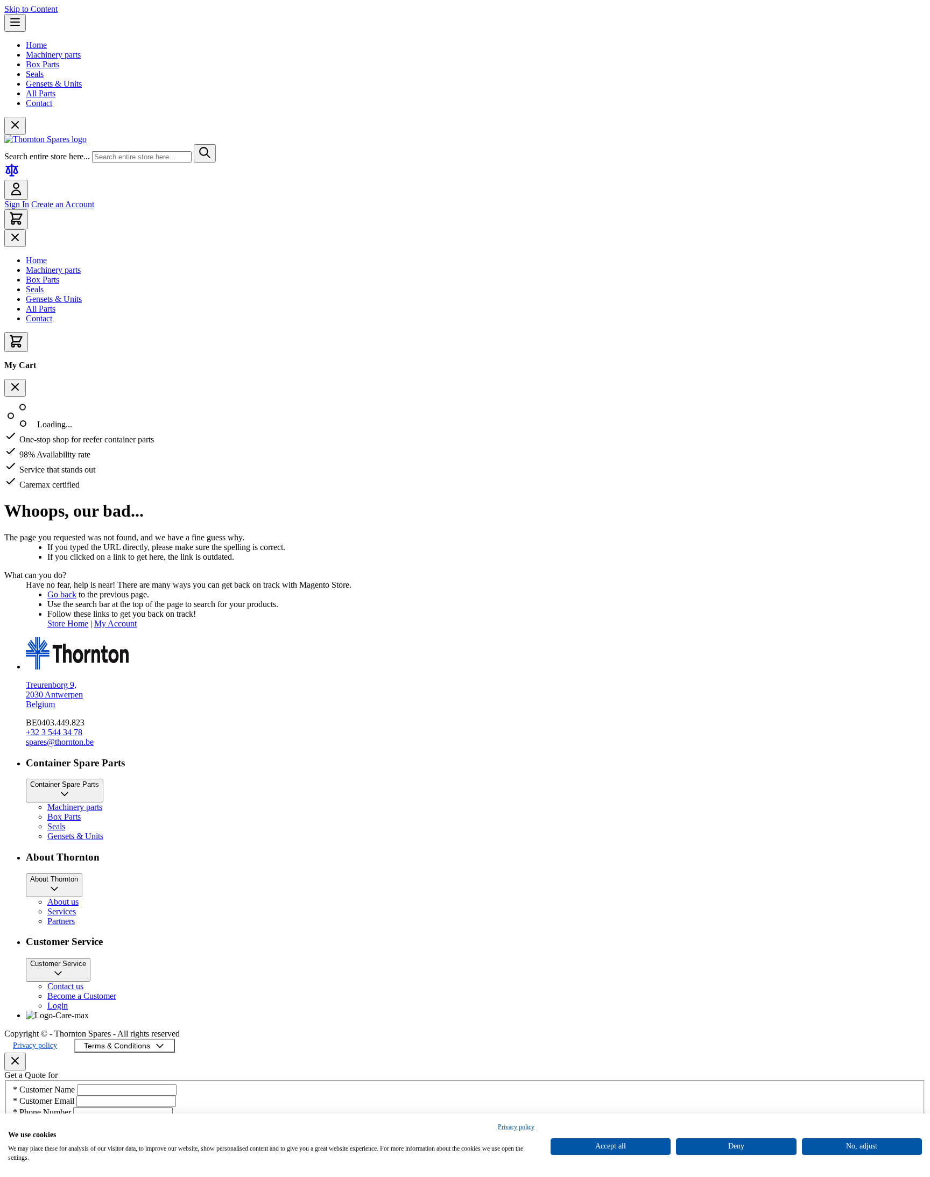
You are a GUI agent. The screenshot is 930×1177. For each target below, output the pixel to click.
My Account (115, 623)
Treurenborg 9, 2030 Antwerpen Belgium (54, 694)
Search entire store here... (48, 156)
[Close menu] (15, 126)
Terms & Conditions (117, 1045)
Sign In (16, 204)
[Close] (15, 1061)
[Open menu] (15, 23)
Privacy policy (35, 1045)
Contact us (65, 986)
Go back (61, 594)
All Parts (40, 93)
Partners (61, 921)
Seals (35, 74)
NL (102, 1022)
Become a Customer (81, 995)
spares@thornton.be (60, 741)
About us (63, 901)
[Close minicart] (15, 388)
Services (61, 911)
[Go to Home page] (45, 139)
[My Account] (16, 190)
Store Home (67, 623)
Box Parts (42, 64)
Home (36, 45)
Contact (39, 103)
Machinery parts (53, 54)
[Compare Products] (11, 174)
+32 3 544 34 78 (54, 732)
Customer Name (45, 1089)
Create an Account (62, 204)
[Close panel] (15, 238)
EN (102, 1003)
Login (57, 1005)
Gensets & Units (54, 83)
